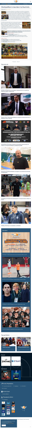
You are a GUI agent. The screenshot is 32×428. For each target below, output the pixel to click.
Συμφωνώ (4, 425)
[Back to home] (16, 1)
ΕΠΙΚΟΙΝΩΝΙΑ (25, 3)
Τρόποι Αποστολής (26, 419)
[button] (30, 1)
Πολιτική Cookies (14, 419)
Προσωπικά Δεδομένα (8, 419)
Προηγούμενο (14, 61)
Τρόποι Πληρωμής (20, 419)
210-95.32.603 (5, 388)
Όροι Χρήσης (3, 419)
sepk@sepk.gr (9, 3)
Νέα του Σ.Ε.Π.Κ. (8, 9)
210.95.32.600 (4, 3)
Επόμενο (18, 61)
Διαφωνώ (8, 425)
